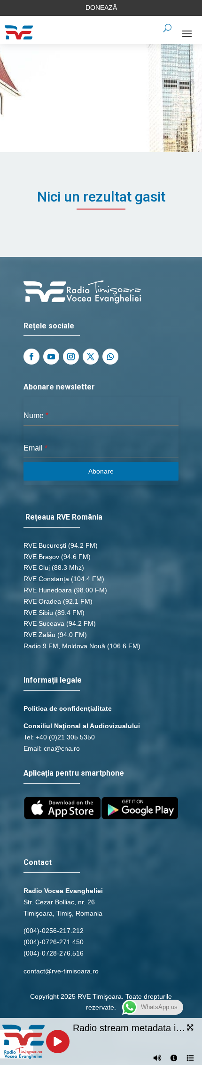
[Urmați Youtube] (51, 357)
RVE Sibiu (38, 612)
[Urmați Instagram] (71, 357)
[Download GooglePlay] (139, 817)
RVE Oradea (42, 601)
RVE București (44, 545)
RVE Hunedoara (47, 590)
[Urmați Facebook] (31, 357)
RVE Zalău (39, 634)
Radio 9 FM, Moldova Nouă (64, 646)
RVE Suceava (43, 623)
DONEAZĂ (101, 7)
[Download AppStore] (62, 817)
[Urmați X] (91, 357)
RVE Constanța (46, 579)
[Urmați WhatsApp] (110, 357)
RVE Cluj (36, 567)
